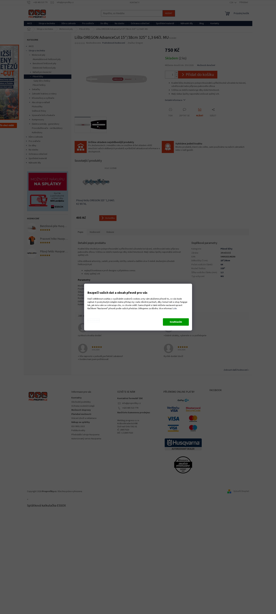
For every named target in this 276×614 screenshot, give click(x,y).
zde (175, 308)
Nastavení (94, 320)
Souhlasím (176, 322)
